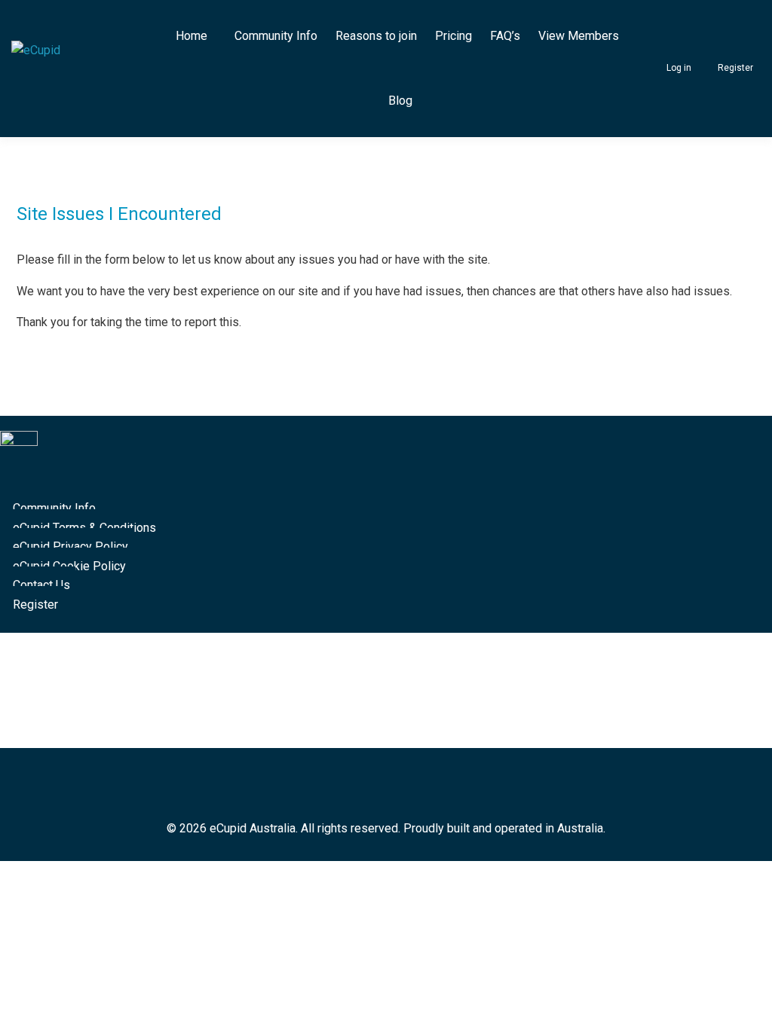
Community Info (275, 36)
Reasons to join (376, 36)
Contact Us (41, 585)
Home (191, 36)
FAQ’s (505, 36)
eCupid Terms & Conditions (84, 528)
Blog (400, 100)
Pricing (453, 36)
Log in (678, 68)
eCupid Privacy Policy (70, 546)
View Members (578, 36)
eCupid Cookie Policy (69, 566)
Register (735, 68)
